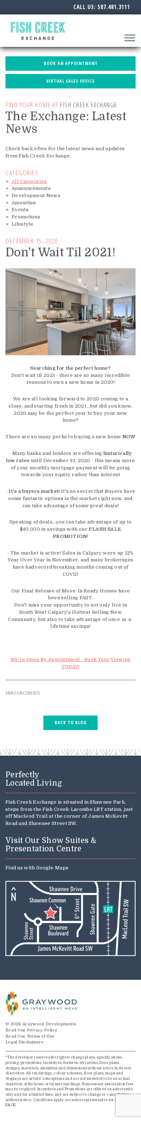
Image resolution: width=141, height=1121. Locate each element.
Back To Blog (70, 723)
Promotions (26, 217)
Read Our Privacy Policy (31, 1030)
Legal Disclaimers (24, 1042)
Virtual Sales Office (70, 81)
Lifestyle (23, 224)
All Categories (29, 181)
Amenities (24, 202)
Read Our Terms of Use (30, 1036)
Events (20, 209)
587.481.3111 (114, 7)
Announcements (31, 188)
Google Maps (52, 867)
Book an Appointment (71, 63)
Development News (36, 195)
